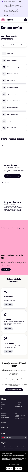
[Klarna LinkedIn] (11, 446)
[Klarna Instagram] (24, 446)
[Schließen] (25, 453)
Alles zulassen (18, 468)
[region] (14, 461)
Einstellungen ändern (14, 464)
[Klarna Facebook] (4, 446)
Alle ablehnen (9, 468)
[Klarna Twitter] (17, 446)
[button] (26, 8)
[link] (14, 53)
